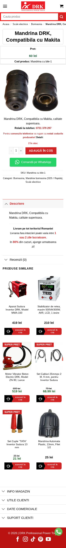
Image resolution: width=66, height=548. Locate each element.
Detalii (39, 137)
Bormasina (36, 24)
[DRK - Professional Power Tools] (33, 6)
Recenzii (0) (18, 259)
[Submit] (61, 16)
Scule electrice (20, 24)
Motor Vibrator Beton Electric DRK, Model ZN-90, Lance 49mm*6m (17, 379)
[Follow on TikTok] (33, 539)
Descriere (17, 203)
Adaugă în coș (41, 150)
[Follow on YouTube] (48, 539)
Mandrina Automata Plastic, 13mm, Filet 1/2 (49, 444)
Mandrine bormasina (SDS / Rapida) (44, 178)
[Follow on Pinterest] (40, 539)
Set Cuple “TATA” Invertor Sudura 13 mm (17, 444)
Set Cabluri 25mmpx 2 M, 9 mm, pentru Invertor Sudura (49, 377)
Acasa (6, 24)
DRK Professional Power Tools (38, 533)
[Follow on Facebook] (17, 539)
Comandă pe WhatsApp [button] (36, 162)
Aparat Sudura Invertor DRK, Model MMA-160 (17, 309)
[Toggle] (6, 203)
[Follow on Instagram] (25, 539)
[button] (5, 6)
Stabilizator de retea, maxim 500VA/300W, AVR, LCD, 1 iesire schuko (49, 311)
